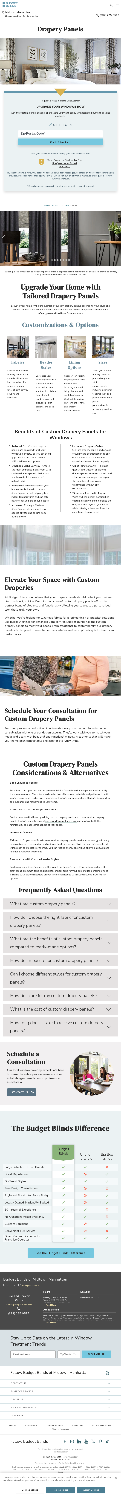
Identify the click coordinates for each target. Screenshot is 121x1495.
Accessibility (77, 1425)
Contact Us (20, 1092)
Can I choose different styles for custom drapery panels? (56, 978)
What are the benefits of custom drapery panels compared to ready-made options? (56, 943)
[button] (13, 16)
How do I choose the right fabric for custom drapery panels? (51, 921)
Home (46, 205)
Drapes (66, 205)
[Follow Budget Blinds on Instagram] (72, 1441)
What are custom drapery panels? (42, 904)
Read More (51, 1305)
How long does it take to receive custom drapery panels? (56, 1027)
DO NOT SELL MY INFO (102, 1425)
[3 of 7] (57, 260)
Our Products (56, 205)
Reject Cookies (60, 1490)
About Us (17, 1399)
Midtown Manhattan (17, 12)
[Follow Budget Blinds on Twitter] (93, 1441)
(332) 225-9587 (109, 15)
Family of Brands (22, 1391)
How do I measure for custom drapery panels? (54, 961)
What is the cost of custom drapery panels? (52, 1009)
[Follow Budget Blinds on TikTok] (107, 1441)
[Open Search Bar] (111, 5)
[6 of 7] (66, 260)
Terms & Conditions (54, 1425)
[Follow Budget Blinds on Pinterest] (100, 1441)
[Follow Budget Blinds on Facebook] (65, 1441)
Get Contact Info (30, 16)
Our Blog (17, 1415)
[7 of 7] (69, 260)
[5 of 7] (63, 260)
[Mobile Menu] (117, 5)
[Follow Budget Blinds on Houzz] (79, 1441)
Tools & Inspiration (23, 1407)
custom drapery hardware (61, 821)
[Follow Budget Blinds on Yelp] (107, 1372)
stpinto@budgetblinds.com (19, 1304)
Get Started (60, 142)
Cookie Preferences (60, 1429)
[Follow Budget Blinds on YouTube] (86, 1441)
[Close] (115, 1477)
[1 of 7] (52, 260)
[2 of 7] (55, 260)
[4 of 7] (60, 260)
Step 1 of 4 (62, 125)
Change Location (29, 1285)
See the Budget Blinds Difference (60, 1253)
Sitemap (12, 1425)
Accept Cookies (91, 1490)
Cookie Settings (30, 1490)
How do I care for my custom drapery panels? (53, 996)
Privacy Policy (62, 178)
